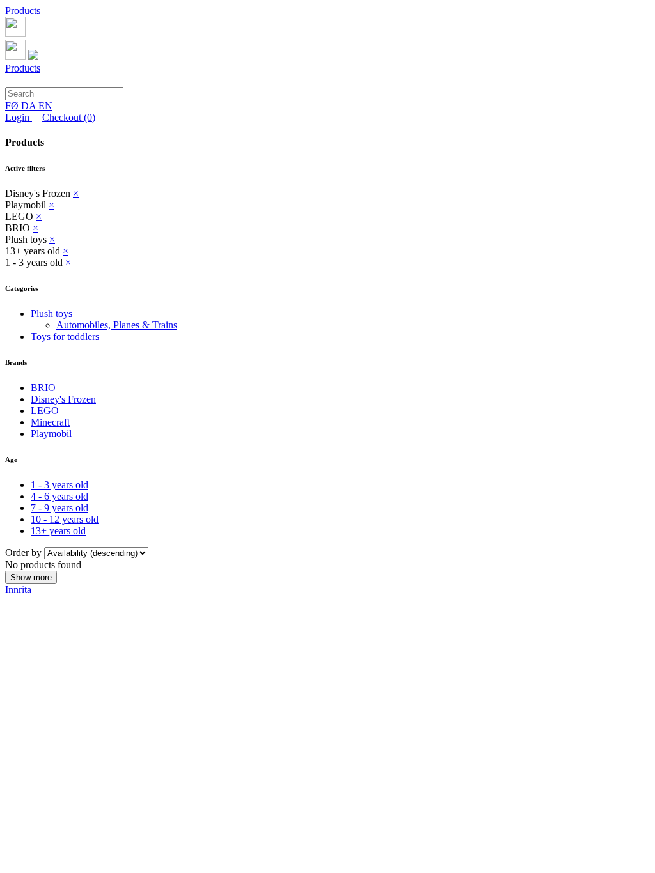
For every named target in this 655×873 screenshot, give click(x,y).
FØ (13, 105)
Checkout (68, 117)
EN (45, 105)
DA (29, 105)
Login (18, 117)
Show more (31, 577)
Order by (24, 552)
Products (24, 10)
